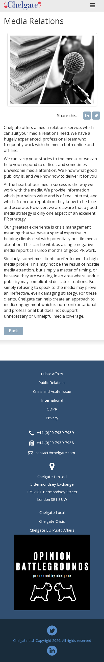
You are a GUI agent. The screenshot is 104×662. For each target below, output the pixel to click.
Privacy (52, 417)
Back (13, 331)
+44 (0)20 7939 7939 (55, 432)
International (52, 400)
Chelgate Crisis (52, 521)
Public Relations (52, 382)
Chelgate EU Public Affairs (52, 530)
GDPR (52, 408)
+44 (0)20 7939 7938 (55, 442)
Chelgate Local (52, 512)
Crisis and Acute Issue (52, 391)
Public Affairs (52, 373)
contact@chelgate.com (55, 452)
